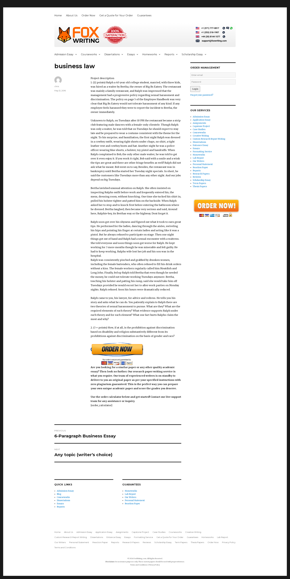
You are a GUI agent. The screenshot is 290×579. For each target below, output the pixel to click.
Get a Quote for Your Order (116, 15)
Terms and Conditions (65, 547)
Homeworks (149, 54)
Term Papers (199, 183)
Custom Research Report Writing (209, 139)
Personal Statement (135, 500)
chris (56, 86)
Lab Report (130, 494)
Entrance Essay (200, 145)
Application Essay (202, 120)
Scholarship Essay (192, 54)
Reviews (197, 177)
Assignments (199, 123)
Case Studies (199, 129)
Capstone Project (201, 126)
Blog (59, 494)
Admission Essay (63, 54)
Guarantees (144, 15)
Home (58, 15)
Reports (169, 54)
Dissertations (112, 54)
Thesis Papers (200, 186)
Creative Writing (201, 135)
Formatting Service (202, 151)
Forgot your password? (201, 95)
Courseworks (89, 54)
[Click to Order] (136, 353)
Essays (131, 54)
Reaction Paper (132, 503)
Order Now (88, 15)
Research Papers (201, 174)
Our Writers (130, 497)
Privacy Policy (228, 542)
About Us (71, 15)
